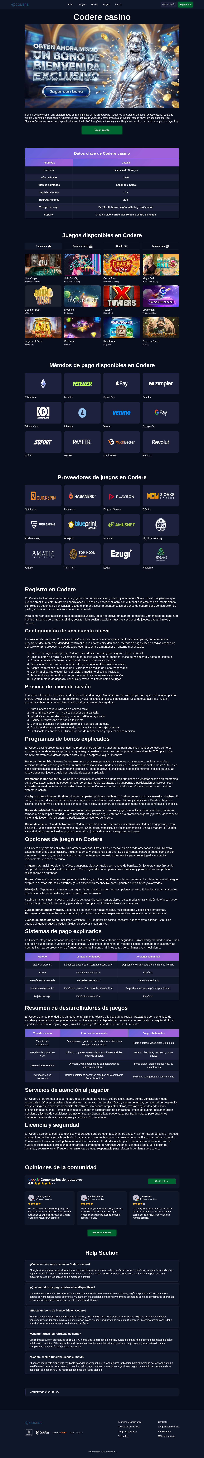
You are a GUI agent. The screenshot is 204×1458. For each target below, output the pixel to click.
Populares (41, 246)
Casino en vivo (80, 246)
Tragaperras (158, 246)
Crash (119, 246)
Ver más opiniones (102, 1232)
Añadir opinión (162, 1181)
